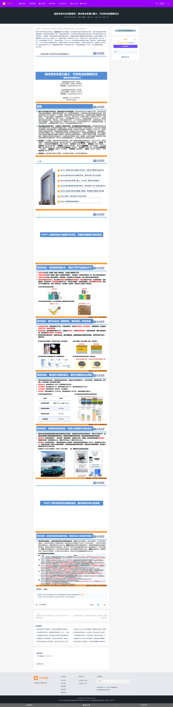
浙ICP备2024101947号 (84, 700)
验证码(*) (39, 664)
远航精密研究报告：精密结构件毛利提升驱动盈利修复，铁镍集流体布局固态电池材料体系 (64, 635)
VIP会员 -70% (83, 683)
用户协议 (63, 683)
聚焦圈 (33, 3)
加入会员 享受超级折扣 (125, 30)
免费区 (52, 3)
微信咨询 (126, 57)
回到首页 (28, 705)
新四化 (23, 3)
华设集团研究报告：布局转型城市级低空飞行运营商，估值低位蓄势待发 (90, 617)
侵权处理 (63, 692)
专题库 (43, 3)
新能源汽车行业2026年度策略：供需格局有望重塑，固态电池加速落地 (95, 638)
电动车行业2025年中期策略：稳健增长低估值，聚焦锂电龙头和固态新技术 (96, 629)
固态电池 (57, 32)
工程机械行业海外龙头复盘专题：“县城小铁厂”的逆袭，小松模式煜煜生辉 (52, 617)
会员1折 (144, 705)
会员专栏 (64, 3)
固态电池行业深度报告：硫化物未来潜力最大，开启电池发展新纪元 (59, 596)
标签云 (84, 3)
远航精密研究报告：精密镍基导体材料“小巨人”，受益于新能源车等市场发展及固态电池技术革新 (66, 632)
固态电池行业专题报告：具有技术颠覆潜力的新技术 (52, 629)
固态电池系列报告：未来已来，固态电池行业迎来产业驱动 (91, 632)
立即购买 (126, 46)
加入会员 (75, 3)
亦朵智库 (43, 28)
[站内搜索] (156, 4)
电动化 (84, 17)
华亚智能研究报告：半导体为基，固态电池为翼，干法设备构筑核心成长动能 (97, 635)
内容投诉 (82, 594)
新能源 (45, 589)
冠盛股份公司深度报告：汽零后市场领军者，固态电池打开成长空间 (57, 638)
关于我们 (63, 680)
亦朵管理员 (42, 604)
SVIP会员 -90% (83, 680)
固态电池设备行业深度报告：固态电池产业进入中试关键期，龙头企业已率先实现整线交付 (64, 641)
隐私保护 (63, 689)
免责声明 (63, 686)
